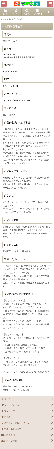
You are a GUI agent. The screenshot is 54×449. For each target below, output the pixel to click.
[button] (4, 4)
